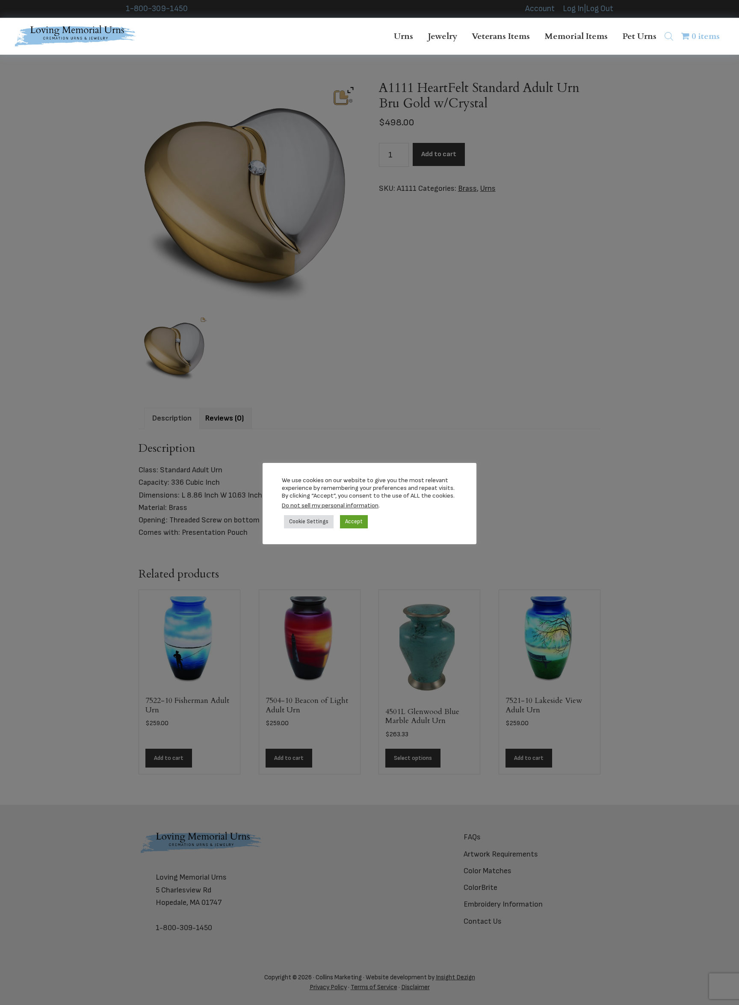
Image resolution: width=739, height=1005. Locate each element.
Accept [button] (354, 521)
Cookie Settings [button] (308, 521)
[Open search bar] (669, 36)
